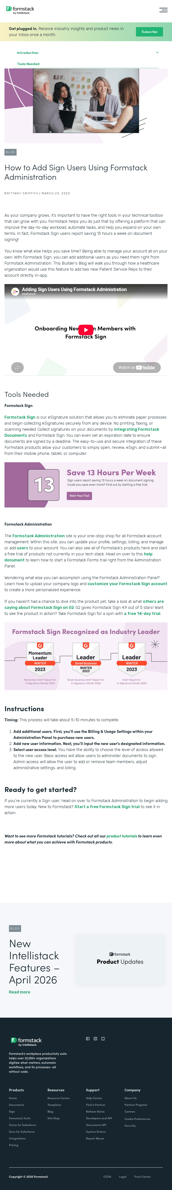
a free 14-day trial (142, 613)
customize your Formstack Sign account (127, 583)
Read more (19, 992)
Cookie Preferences (137, 1119)
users (22, 548)
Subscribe (149, 31)
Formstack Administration (39, 535)
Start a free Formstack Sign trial (107, 806)
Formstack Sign (19, 417)
